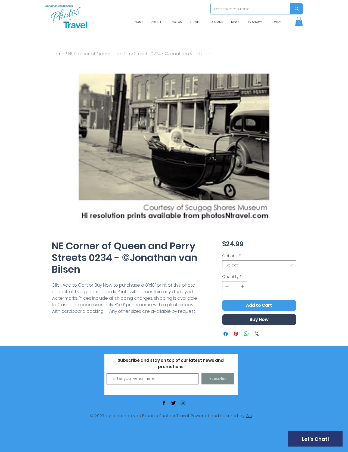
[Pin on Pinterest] (236, 333)
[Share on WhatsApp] (246, 333)
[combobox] (259, 265)
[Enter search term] (296, 8)
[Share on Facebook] (225, 333)
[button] (299, 21)
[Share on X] (256, 333)
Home (58, 54)
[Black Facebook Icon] (164, 403)
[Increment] (243, 286)
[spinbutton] (235, 286)
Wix (249, 415)
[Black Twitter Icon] (173, 403)
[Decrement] (226, 286)
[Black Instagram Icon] (183, 403)
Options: (231, 256)
